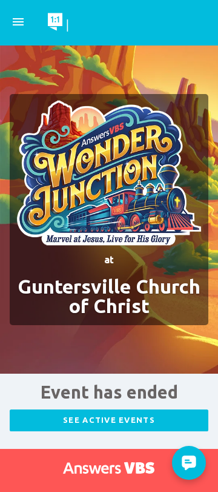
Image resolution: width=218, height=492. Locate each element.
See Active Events (109, 420)
